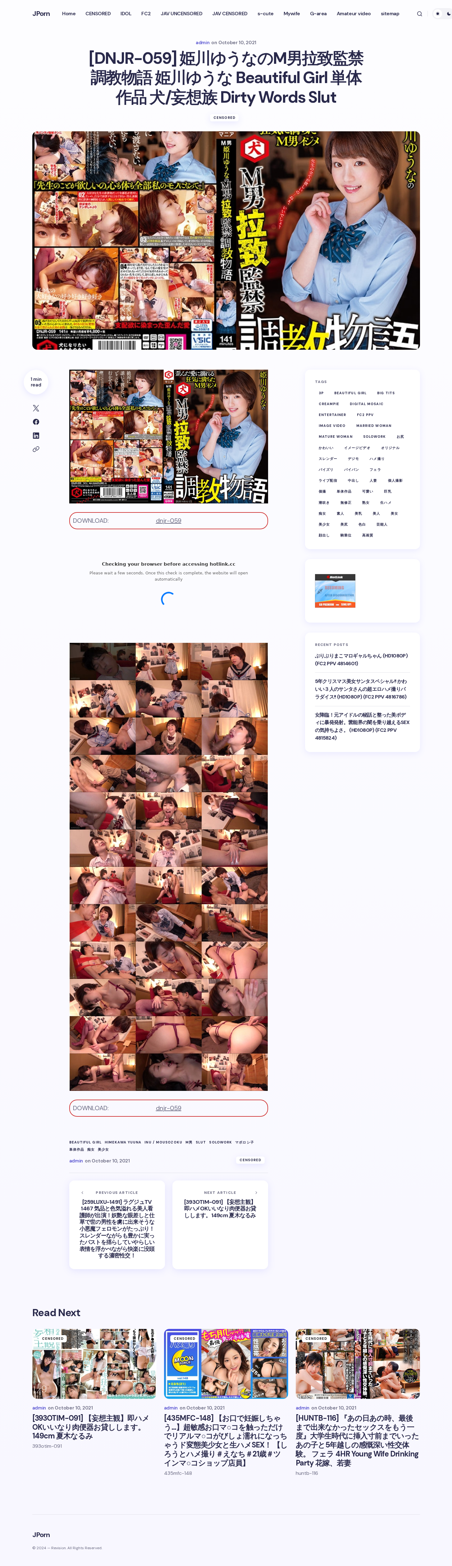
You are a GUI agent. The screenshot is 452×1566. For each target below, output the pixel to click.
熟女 (366, 502)
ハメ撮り (377, 458)
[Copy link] (36, 449)
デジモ (353, 458)
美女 (394, 513)
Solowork (220, 1142)
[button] (420, 13)
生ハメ (385, 502)
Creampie (329, 404)
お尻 (400, 437)
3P (321, 393)
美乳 (358, 513)
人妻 (373, 480)
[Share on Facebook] (36, 422)
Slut (201, 1142)
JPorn (41, 13)
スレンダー (328, 458)
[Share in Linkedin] (36, 435)
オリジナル (390, 448)
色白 (362, 524)
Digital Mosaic (366, 404)
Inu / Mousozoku (163, 1142)
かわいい (326, 448)
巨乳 (387, 491)
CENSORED (224, 117)
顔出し (324, 535)
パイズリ (326, 469)
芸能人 (382, 524)
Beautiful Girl (85, 1142)
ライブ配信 (328, 480)
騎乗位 (346, 535)
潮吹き (324, 502)
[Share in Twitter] (36, 408)
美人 (376, 513)
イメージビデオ (357, 448)
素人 (340, 513)
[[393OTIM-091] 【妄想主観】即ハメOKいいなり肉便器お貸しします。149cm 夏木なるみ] (220, 1224)
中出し (353, 480)
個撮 (322, 491)
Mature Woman (336, 437)
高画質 (367, 535)
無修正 (346, 502)
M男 (189, 1142)
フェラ (375, 469)
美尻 (344, 524)
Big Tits (386, 393)
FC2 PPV (365, 415)
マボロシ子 (244, 1142)
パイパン (351, 469)
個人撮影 (395, 480)
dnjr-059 (168, 521)
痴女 (91, 1150)
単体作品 (76, 1150)
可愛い (367, 491)
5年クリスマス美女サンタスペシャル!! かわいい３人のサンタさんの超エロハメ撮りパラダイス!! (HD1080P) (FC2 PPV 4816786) (361, 689)
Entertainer (332, 415)
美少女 (103, 1150)
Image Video (332, 425)
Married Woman (373, 425)
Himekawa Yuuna (123, 1142)
